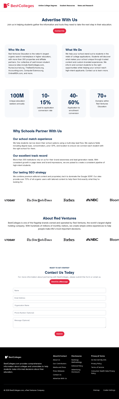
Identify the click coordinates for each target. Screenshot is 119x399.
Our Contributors (59, 363)
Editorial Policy (77, 366)
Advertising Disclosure (75, 370)
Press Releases (58, 371)
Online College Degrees (47, 5)
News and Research (85, 5)
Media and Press (59, 367)
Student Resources (67, 5)
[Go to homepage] (19, 5)
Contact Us (59, 31)
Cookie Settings (109, 390)
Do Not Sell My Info (98, 360)
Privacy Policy (96, 363)
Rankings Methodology (76, 361)
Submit (59, 334)
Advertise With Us (60, 378)
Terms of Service (97, 367)
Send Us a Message (59, 282)
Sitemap (96, 390)
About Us (56, 360)
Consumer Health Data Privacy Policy (103, 372)
